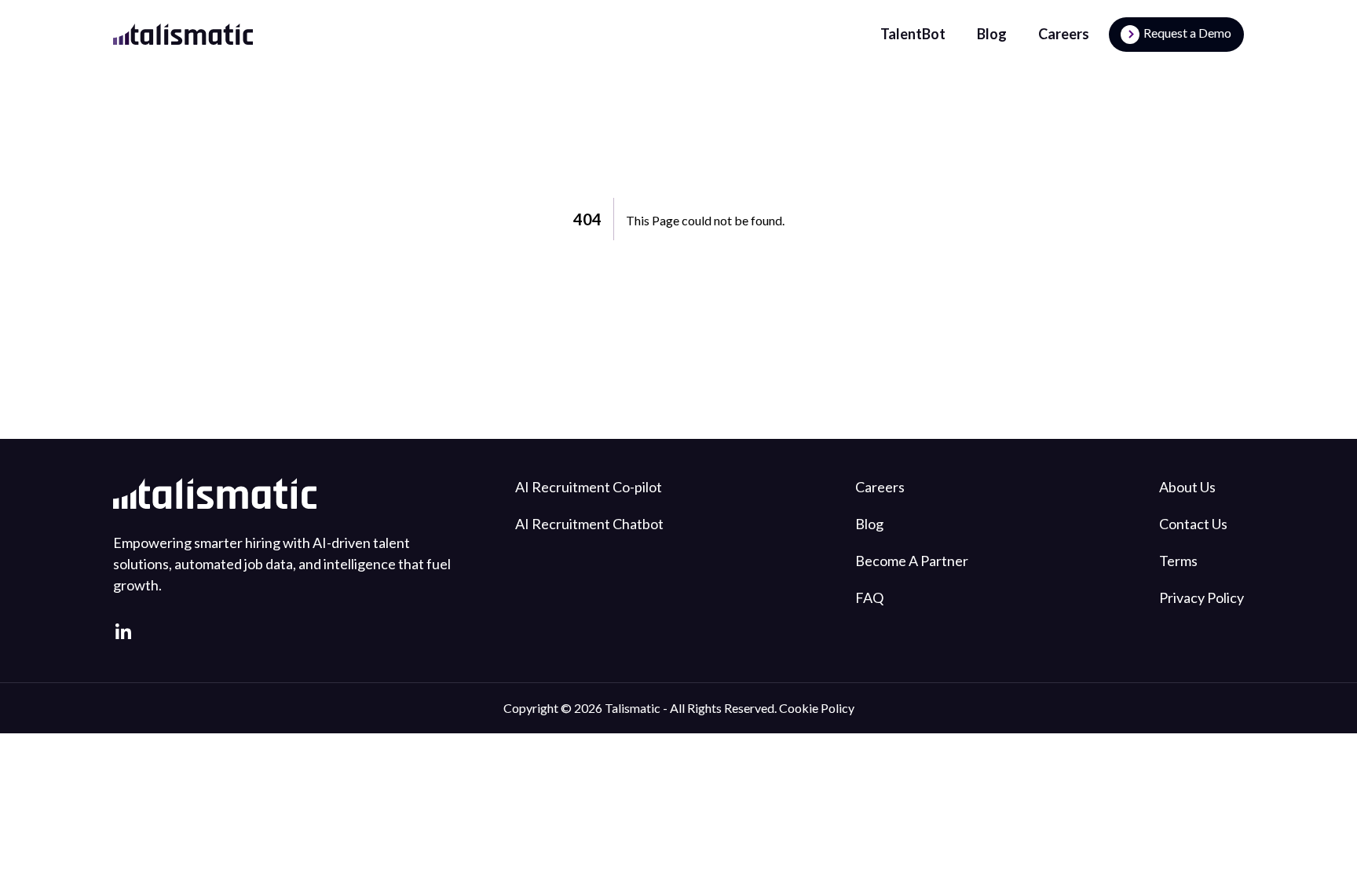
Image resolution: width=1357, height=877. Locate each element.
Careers (1063, 33)
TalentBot (913, 33)
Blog (992, 33)
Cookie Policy (816, 707)
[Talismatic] (183, 34)
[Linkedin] (123, 631)
